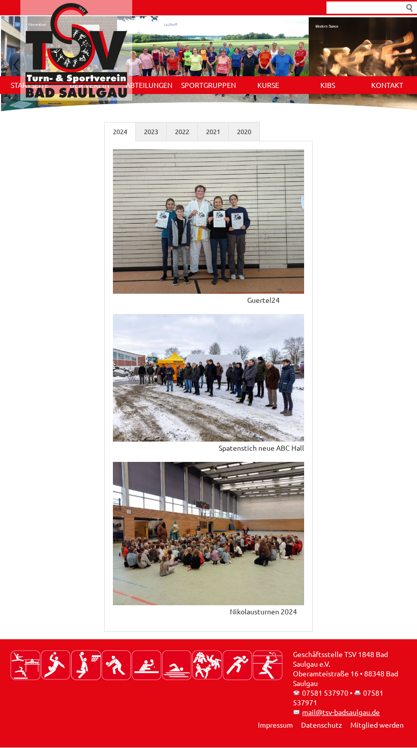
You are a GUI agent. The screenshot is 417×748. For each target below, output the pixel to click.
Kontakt (387, 84)
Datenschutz (321, 725)
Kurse (268, 84)
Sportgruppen (208, 84)
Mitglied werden (377, 725)
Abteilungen (149, 84)
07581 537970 (325, 693)
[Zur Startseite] (76, 50)
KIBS (327, 84)
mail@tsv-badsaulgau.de (341, 712)
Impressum (275, 725)
